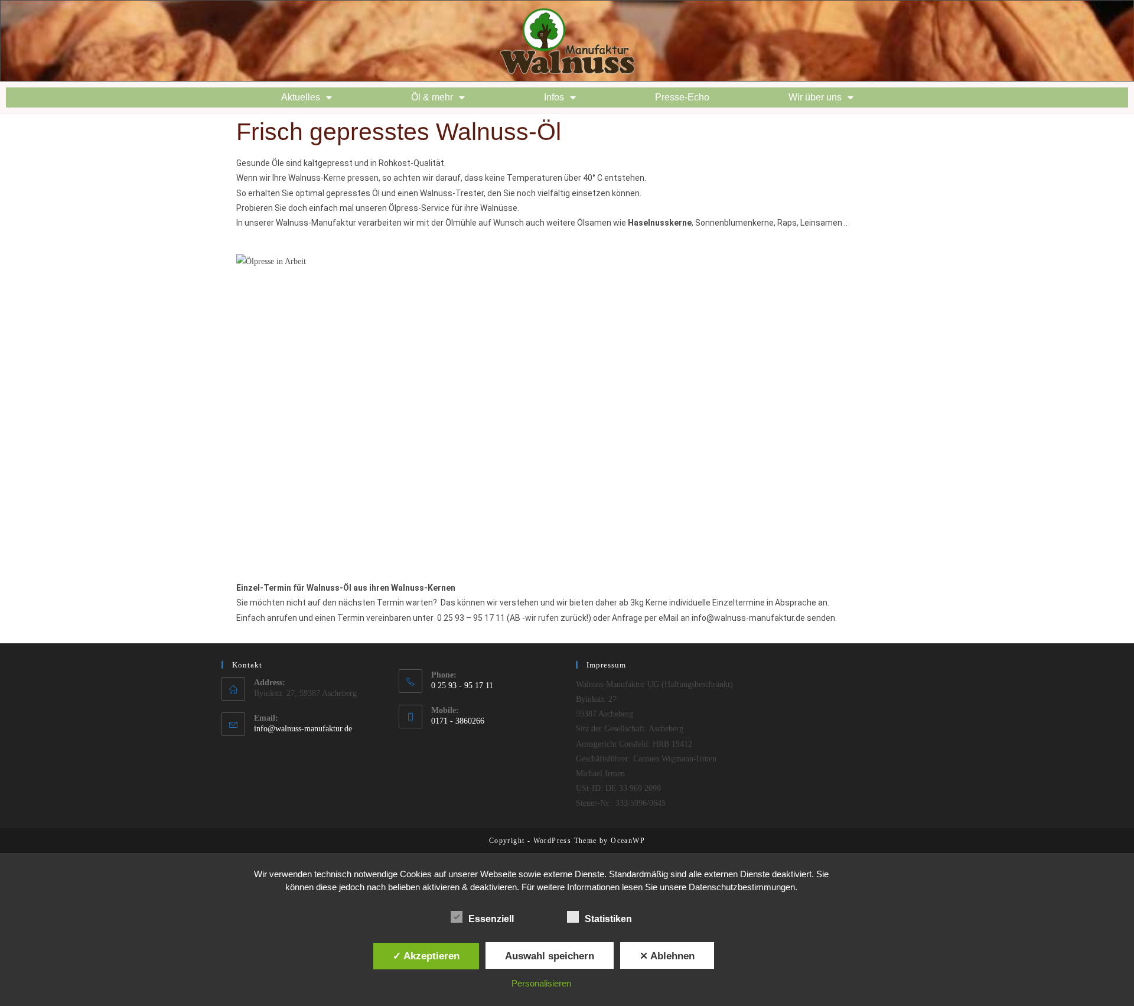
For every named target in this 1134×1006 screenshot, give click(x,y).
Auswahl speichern (549, 955)
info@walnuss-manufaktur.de (303, 728)
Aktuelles (300, 97)
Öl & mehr (432, 97)
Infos (554, 97)
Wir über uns (815, 97)
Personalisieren (541, 983)
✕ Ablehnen (667, 955)
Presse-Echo (682, 97)
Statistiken (608, 919)
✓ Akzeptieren (426, 955)
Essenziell (491, 919)
